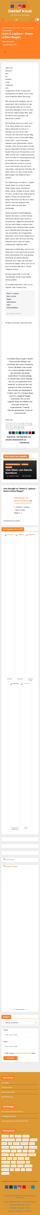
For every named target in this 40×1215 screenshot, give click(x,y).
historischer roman (16, 1147)
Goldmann (24, 1143)
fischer (4, 1143)
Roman (13, 1166)
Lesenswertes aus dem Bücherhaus (14, 1121)
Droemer (26, 1136)
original (21, 1158)
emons (18, 1140)
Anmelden (5, 1083)
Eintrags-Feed (6, 1087)
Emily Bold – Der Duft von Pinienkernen (25, 440)
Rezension (20, 1162)
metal (12, 1155)
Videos (28, 1208)
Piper (13, 1162)
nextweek (9, 467)
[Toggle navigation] (16, 19)
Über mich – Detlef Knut (15, 1211)
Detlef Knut (20, 11)
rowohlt (20, 1166)
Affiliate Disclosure (15, 1201)
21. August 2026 (13, 476)
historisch (5, 1147)
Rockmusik (5, 1166)
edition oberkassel (8, 1140)
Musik (10, 1158)
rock (28, 1162)
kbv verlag (33, 1147)
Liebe (25, 1151)
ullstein (29, 1169)
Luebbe (31, 1151)
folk (10, 1143)
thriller (17, 1169)
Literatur (25, 464)
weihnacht (5, 1173)
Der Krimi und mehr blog (10, 28)
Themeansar (20, 1197)
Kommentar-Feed (7, 1092)
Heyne (32, 1143)
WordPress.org (7, 1097)
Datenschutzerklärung (23, 1053)
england (25, 1140)
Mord (4, 1158)
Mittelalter (32, 1155)
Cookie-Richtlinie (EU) (29, 1201)
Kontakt (27, 1205)
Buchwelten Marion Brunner (12, 1112)
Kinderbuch (6, 1151)
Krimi (19, 1151)
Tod (23, 1169)
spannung (5, 1169)
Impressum (28, 1211)
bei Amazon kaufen (14, 313)
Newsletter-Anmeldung (17, 1208)
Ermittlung (34, 1140)
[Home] (2, 19)
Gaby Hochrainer (28, 28)
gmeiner (16, 1143)
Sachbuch (28, 1166)
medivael (5, 1155)
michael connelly (21, 1155)
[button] (29, 20)
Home (6, 1201)
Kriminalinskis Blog (8, 1116)
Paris (27, 1158)
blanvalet (5, 1136)
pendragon (5, 1162)
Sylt (12, 1169)
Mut (15, 1158)
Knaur (14, 1151)
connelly (18, 1136)
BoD (11, 1136)
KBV (26, 1147)
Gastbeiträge (7, 30)
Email (5, 1042)
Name (5, 1030)
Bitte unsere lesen (20, 1053)
